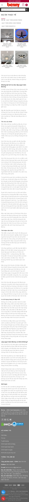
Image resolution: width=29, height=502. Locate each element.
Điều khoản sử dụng (20, 487)
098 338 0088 (10, 464)
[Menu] (2, 5)
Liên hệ (11, 487)
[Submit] (26, 9)
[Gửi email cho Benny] (5, 419)
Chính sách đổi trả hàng (8, 444)
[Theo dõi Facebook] (2, 419)
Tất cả (3, 20)
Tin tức (3, 438)
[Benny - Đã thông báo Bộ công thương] (17, 424)
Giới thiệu (4, 435)
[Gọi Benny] (8, 419)
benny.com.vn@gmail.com (13, 467)
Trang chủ (6, 487)
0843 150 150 (22, 461)
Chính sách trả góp (6, 450)
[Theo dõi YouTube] (10, 419)
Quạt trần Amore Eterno (14, 20)
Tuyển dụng (5, 441)
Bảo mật (14, 489)
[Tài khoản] (26, 5)
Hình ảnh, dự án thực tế (8, 452)
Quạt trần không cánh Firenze (11, 23)
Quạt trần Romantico (8, 26)
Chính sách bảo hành (7, 447)
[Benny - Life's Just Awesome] (13, 4)
